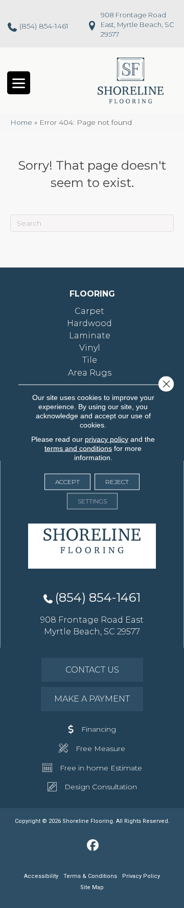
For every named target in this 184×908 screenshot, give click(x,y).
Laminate (89, 335)
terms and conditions (78, 448)
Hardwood (89, 323)
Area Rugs (89, 373)
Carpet (89, 311)
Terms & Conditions (90, 876)
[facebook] (93, 845)
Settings (92, 501)
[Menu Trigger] (18, 82)
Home (21, 122)
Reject (117, 482)
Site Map (92, 887)
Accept (67, 482)
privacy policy (106, 439)
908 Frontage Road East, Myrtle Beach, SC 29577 (137, 24)
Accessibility (41, 876)
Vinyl (89, 348)
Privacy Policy (141, 876)
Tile (89, 360)
